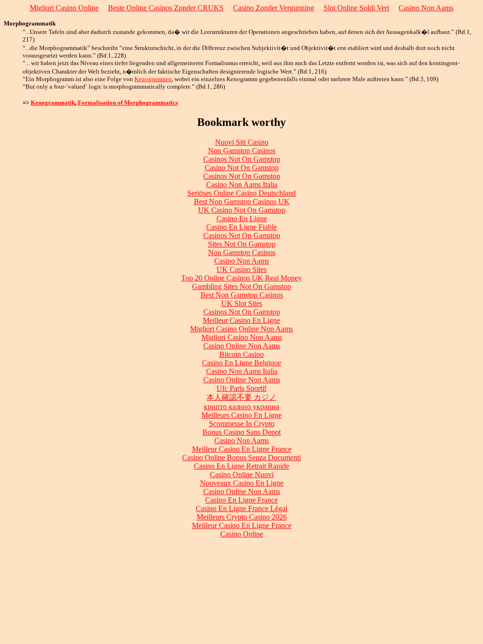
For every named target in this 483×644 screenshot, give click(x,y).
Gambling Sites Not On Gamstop (241, 286)
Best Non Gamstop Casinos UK (242, 202)
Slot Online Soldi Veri (356, 8)
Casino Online (241, 534)
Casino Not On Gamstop (242, 168)
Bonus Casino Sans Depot (241, 432)
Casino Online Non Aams (241, 346)
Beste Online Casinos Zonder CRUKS (166, 8)
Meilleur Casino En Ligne (241, 320)
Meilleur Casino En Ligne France (241, 449)
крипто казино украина (241, 407)
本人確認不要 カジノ (241, 397)
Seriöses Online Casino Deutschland (241, 193)
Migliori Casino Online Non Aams (241, 329)
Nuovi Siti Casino (241, 142)
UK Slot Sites (241, 303)
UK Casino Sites (241, 269)
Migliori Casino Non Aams (241, 337)
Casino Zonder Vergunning (273, 8)
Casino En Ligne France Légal (241, 508)
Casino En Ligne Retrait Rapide (241, 466)
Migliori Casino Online (64, 8)
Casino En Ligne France (241, 500)
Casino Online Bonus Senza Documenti (241, 458)
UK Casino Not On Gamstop (241, 210)
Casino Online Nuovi (242, 475)
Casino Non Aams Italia (241, 185)
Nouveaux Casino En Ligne (241, 483)
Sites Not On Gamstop (241, 244)
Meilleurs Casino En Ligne (241, 415)
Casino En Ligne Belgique (241, 363)
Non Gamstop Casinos (241, 151)
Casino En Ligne (242, 219)
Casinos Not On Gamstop (241, 159)
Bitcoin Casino (241, 354)
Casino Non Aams (426, 8)
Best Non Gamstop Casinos (241, 295)
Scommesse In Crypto (242, 424)
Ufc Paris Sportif (241, 388)
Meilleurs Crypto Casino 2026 (242, 517)
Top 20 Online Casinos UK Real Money (241, 278)
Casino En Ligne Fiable (241, 227)
